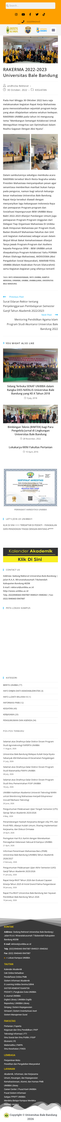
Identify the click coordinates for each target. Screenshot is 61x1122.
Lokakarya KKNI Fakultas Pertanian (30, 447)
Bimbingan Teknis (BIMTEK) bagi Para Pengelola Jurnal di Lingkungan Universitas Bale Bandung (30, 430)
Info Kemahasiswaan (18, 277)
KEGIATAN (41, 89)
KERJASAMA (8, 714)
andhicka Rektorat (18, 85)
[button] (53, 30)
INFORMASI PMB (11, 702)
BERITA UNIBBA (10, 685)
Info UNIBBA (35, 277)
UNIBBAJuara (35, 280)
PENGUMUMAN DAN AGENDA (17, 720)
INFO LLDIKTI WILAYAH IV (15, 696)
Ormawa (16, 280)
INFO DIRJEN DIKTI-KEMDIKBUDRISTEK (21, 690)
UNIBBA (24, 280)
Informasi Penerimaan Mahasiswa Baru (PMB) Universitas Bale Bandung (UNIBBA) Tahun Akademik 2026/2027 (28, 855)
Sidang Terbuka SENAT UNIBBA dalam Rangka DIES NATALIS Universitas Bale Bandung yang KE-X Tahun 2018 (30, 389)
